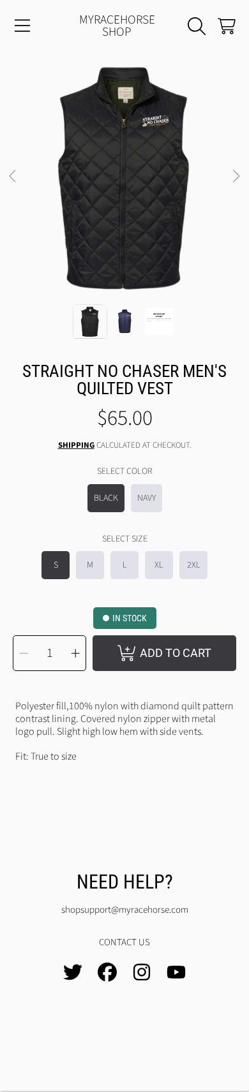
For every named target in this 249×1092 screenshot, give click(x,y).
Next (235, 176)
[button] (22, 26)
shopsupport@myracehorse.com (124, 910)
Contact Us (124, 942)
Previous (13, 176)
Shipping (76, 445)
